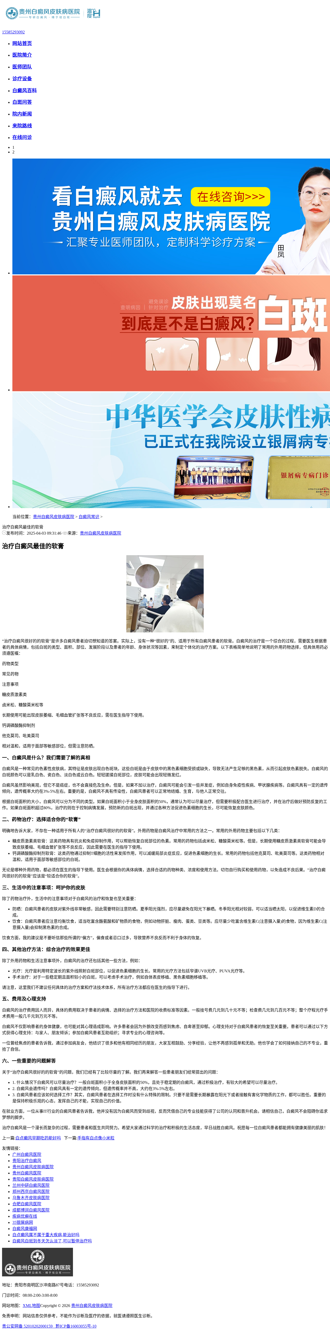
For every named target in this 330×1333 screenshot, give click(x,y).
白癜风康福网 (24, 1228)
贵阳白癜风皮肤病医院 (33, 1179)
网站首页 (22, 43)
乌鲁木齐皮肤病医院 (31, 1198)
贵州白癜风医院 (26, 1173)
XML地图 (31, 1305)
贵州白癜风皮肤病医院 (53, 517)
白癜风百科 (24, 90)
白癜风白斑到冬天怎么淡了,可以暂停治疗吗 (52, 1241)
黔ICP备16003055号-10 (76, 1326)
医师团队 (22, 66)
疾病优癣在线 (24, 1216)
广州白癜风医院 (26, 1154)
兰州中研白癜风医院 (31, 1185)
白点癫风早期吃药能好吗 (38, 1138)
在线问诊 (22, 137)
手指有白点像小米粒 (95, 1138)
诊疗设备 (22, 78)
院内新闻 (22, 114)
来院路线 (22, 125)
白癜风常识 (89, 517)
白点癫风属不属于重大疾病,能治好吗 (45, 1235)
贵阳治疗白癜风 (26, 1160)
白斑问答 (22, 102)
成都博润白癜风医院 (31, 1210)
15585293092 (13, 32)
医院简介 (22, 55)
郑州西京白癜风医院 (31, 1191)
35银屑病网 (22, 1222)
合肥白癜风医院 (26, 1204)
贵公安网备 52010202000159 (29, 1326)
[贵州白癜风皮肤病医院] (53, 23)
